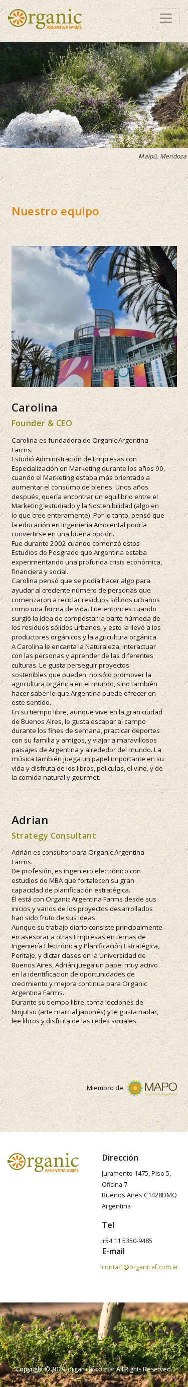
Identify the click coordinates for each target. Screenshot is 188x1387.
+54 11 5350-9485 (127, 1241)
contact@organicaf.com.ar (140, 1267)
